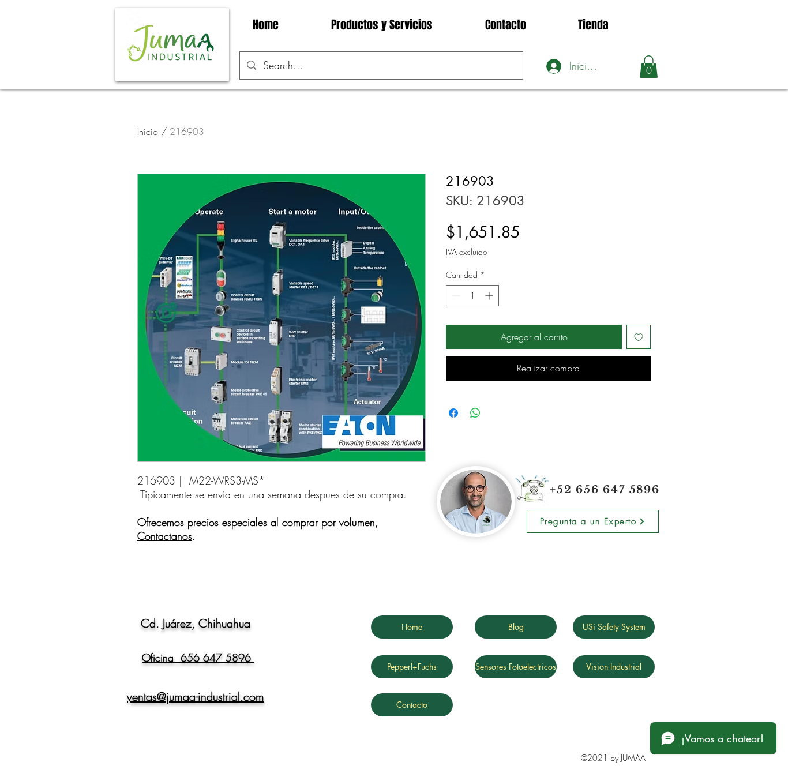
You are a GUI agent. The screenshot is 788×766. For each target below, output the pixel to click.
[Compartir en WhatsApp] (475, 413)
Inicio (147, 131)
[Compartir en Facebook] (453, 413)
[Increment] (490, 296)
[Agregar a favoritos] (638, 337)
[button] (648, 66)
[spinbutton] (472, 296)
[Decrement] (455, 296)
